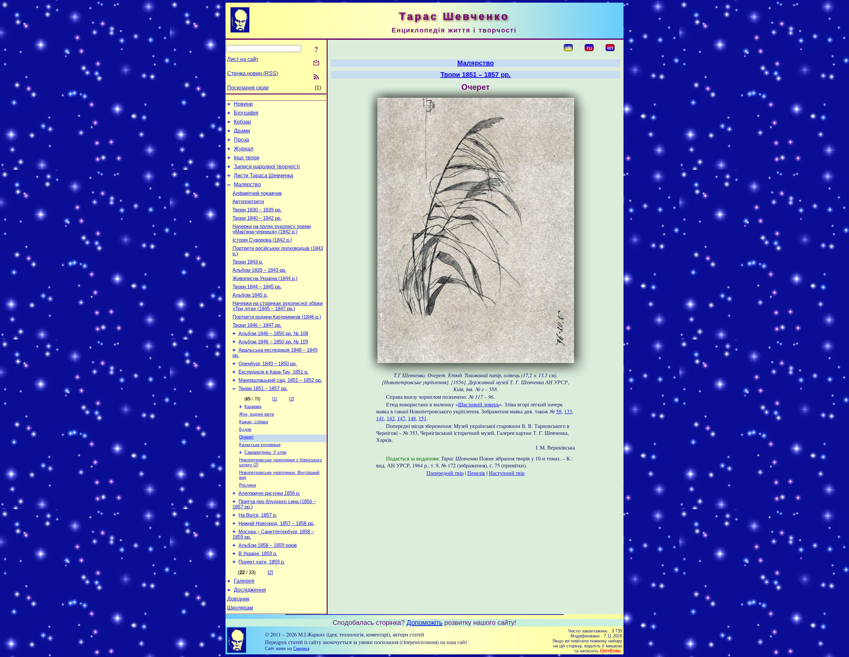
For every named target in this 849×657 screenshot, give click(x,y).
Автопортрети (248, 201)
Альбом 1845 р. (250, 295)
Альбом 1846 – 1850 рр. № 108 (273, 333)
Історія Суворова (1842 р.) (262, 240)
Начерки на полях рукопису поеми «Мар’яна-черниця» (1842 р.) (271, 229)
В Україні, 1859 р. (257, 553)
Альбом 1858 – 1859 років (267, 545)
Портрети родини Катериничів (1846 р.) (276, 317)
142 (391, 418)
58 (558, 411)
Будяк (245, 429)
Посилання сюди (248, 87)
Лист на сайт (242, 59)
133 (568, 411)
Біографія (246, 113)
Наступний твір (507, 472)
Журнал (243, 148)
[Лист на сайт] (316, 63)
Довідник (238, 599)
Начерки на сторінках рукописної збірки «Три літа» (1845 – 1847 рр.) (277, 306)
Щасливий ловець (478, 404)
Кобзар (242, 122)
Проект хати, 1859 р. (261, 562)
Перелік (476, 472)
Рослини (247, 485)
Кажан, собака (253, 421)
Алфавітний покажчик (257, 193)
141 (380, 418)
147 (401, 418)
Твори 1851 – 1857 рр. (263, 388)
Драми (242, 131)
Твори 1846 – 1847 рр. (257, 325)
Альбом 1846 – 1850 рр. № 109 (273, 341)
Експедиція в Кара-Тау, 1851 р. (273, 372)
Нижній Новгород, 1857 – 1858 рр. (276, 523)
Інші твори (246, 157)
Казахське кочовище (260, 444)
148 (412, 418)
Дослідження (250, 590)
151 (422, 418)
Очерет (246, 437)
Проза (241, 140)
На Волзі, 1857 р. (257, 515)
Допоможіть (424, 622)
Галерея (244, 581)
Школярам (240, 608)
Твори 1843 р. (247, 262)
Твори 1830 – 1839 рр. (257, 209)
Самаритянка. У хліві (265, 452)
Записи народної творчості (267, 166)
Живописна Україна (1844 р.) (264, 278)
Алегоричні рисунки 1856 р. (269, 493)
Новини (243, 104)
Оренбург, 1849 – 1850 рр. (267, 363)
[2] (291, 398)
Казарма (252, 406)
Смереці (301, 648)
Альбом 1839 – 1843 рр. (259, 270)
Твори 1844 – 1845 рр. (257, 286)
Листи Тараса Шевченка (263, 175)
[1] (274, 398)
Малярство (247, 184)
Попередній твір (445, 472)
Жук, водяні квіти (256, 414)
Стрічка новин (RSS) (252, 73)
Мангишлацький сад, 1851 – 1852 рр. (280, 380)
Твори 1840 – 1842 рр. (257, 218)
